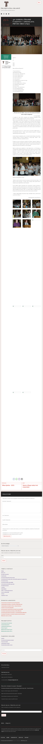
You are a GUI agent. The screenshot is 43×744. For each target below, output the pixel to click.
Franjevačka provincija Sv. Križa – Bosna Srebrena (11, 606)
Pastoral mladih (4, 641)
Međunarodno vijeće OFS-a (6, 631)
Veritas (2, 593)
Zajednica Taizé (4, 595)
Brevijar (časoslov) (5, 574)
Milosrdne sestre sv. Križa (6, 615)
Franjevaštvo (14, 737)
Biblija (2, 571)
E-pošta (6, 519)
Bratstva (21, 737)
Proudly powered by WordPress (7, 740)
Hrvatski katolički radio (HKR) (7, 582)
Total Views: (3, 667)
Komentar (6, 501)
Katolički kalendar (5, 585)
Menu (39, 2)
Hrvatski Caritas (4, 580)
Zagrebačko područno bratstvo (6, 57)
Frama (7, 737)
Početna (3, 737)
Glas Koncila (3, 576)
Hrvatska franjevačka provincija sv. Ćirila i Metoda (11, 610)
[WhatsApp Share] (16, 479)
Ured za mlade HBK (5, 592)
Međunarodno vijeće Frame (6, 629)
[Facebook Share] (14, 479)
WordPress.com (24, 740)
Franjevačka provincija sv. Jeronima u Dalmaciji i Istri (11, 604)
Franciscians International (6, 623)
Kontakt (26, 737)
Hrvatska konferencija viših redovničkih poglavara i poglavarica (14, 579)
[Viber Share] (19, 479)
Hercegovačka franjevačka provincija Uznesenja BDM (12, 609)
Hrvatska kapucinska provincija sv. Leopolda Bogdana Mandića (13, 612)
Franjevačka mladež (10, 8)
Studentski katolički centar (6, 645)
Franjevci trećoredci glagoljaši (7, 607)
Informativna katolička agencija (7, 584)
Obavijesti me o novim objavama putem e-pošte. (12, 534)
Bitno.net (3, 572)
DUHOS (2, 638)
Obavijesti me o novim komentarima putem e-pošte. (13, 532)
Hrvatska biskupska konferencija (8, 577)
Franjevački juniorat (5, 624)
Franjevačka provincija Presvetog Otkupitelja (10, 602)
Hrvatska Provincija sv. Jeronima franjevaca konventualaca (13, 614)
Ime (5, 515)
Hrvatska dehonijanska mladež (7, 640)
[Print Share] (22, 479)
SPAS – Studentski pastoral (7, 590)
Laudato (3, 587)
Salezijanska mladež (5, 643)
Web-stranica (5, 524)
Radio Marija (3, 588)
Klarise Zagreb (4, 627)
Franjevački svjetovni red (6, 626)
